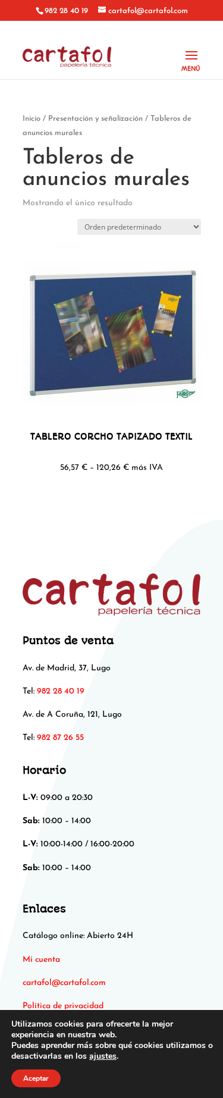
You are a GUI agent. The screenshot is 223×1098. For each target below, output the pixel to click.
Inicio (31, 119)
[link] (64, 982)
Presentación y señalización (95, 119)
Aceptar (36, 1078)
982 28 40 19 (66, 11)
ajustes (103, 1056)
